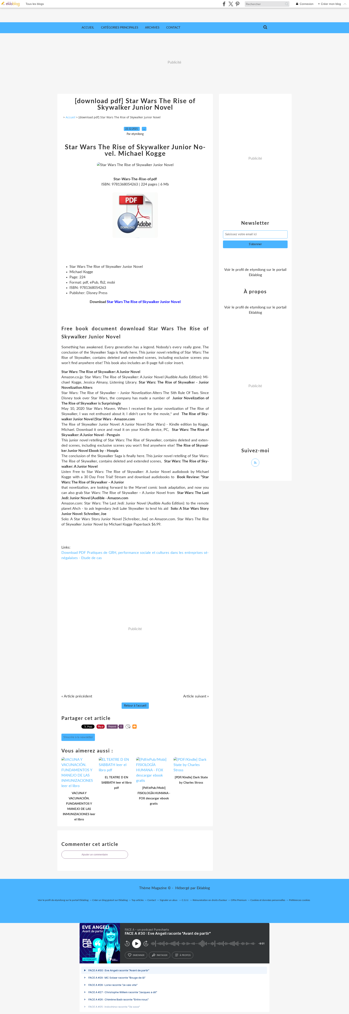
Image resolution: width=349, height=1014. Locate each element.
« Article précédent (76, 696)
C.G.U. (185, 900)
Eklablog (203, 888)
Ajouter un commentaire (95, 854)
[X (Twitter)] (230, 4)
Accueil (88, 27)
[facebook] (224, 4)
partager (162, 955)
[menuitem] (88, 27)
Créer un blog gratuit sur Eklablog (110, 900)
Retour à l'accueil (135, 705)
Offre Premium (239, 900)
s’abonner (138, 955)
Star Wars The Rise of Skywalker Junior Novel (144, 302)
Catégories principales (119, 27)
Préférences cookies (299, 900)
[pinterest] (237, 4)
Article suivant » (196, 696)
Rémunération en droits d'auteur (210, 900)
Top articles (137, 900)
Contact (173, 27)
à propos (185, 955)
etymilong (257, 270)
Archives (152, 27)
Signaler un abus (169, 900)
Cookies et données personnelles (267, 900)
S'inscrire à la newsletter (78, 737)
